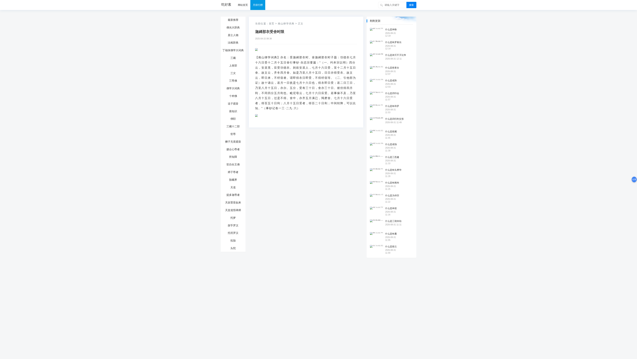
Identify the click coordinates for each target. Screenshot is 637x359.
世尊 (233, 134)
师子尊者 (233, 172)
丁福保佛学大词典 (233, 50)
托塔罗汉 (233, 233)
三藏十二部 (233, 126)
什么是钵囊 (391, 233)
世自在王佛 (233, 164)
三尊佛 (233, 80)
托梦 (233, 217)
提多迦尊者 (233, 194)
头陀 (233, 248)
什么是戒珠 (391, 80)
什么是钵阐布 (392, 182)
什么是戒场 (391, 144)
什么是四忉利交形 (394, 119)
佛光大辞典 (233, 27)
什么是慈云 (391, 246)
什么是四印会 (392, 93)
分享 (634, 179)
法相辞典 (233, 42)
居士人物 (233, 35)
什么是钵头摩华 (393, 170)
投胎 (233, 240)
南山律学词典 (286, 23)
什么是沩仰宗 (392, 195)
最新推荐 (233, 19)
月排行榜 (258, 4)
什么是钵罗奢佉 (393, 42)
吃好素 (226, 4)
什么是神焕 (391, 29)
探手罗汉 (233, 225)
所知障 (233, 156)
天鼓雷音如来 (233, 202)
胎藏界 (233, 179)
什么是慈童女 (392, 67)
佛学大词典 (233, 88)
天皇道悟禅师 (233, 210)
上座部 (233, 65)
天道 (233, 187)
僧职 (233, 118)
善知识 (233, 111)
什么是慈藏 (391, 131)
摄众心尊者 (233, 149)
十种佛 (233, 96)
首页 (271, 23)
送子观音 (233, 103)
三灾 (233, 73)
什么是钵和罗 (392, 106)
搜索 (411, 5)
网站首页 (243, 4)
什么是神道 (391, 208)
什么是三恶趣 (392, 157)
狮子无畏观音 (233, 141)
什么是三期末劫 (393, 221)
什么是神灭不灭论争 (395, 55)
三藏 (233, 58)
